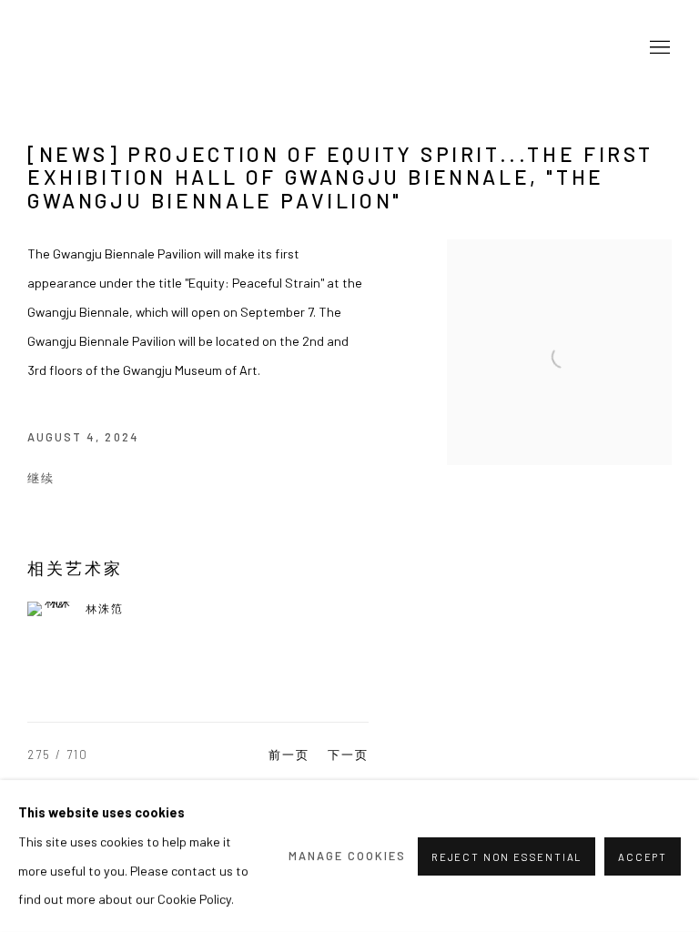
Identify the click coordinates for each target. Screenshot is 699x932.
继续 (41, 478)
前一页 (288, 754)
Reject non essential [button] (506, 856)
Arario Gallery (82, 48)
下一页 (348, 754)
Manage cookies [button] (348, 855)
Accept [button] (642, 856)
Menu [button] (658, 48)
